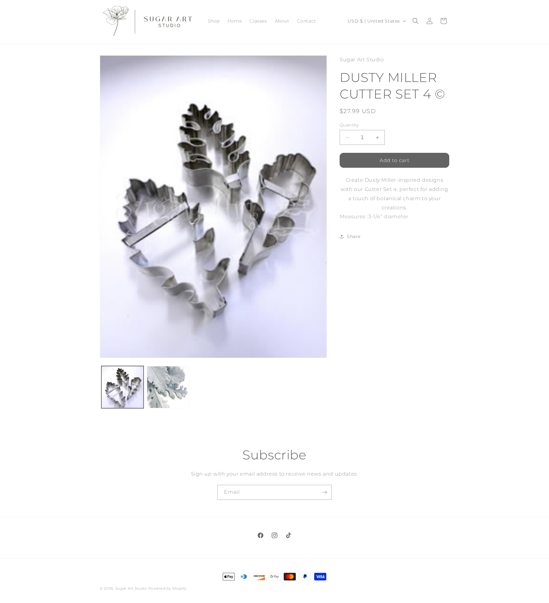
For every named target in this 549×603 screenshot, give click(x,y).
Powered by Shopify (167, 588)
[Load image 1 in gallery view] (122, 387)
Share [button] (354, 236)
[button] (416, 21)
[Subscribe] (324, 492)
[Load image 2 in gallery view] (168, 387)
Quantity (349, 124)
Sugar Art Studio (131, 588)
